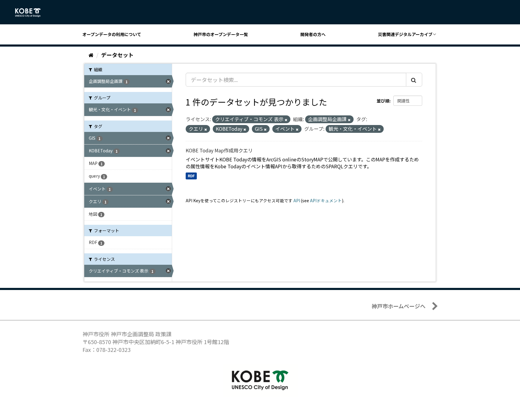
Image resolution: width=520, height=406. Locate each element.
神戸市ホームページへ (399, 306)
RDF (191, 175)
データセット (117, 55)
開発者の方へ (313, 34)
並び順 (383, 101)
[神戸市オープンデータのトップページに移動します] (31, 12)
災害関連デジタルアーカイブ (405, 34)
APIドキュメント (326, 200)
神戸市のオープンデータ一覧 (220, 34)
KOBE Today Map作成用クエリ (219, 150)
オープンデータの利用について (111, 34)
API (296, 200)
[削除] (286, 119)
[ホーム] (91, 55)
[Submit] (414, 80)
